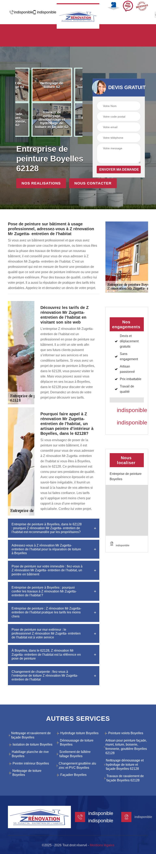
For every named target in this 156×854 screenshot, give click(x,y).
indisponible (21, 12)
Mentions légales (102, 845)
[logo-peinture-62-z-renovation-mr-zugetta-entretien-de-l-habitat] (78, 16)
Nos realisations (41, 183)
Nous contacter (93, 183)
